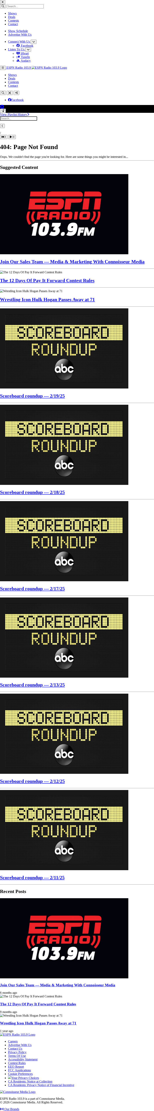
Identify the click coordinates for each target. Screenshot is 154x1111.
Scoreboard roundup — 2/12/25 (32, 781)
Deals (11, 17)
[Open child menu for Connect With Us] (33, 42)
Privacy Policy (17, 1052)
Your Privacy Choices (25, 1078)
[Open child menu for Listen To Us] (28, 49)
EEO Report (16, 1066)
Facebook (17, 100)
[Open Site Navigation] (3, 68)
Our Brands (11, 1109)
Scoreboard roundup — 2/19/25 (32, 396)
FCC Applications (19, 1070)
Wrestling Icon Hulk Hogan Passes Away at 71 (47, 299)
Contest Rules (17, 1063)
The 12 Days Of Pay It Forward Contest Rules (47, 280)
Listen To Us (16, 49)
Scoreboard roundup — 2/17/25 (32, 588)
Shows (12, 13)
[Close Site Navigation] (2, 2)
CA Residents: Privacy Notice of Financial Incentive (41, 1085)
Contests (13, 20)
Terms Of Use (17, 1056)
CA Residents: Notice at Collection (30, 1081)
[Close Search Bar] (10, 93)
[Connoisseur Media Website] (17, 1092)
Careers (13, 1041)
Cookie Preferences (20, 1074)
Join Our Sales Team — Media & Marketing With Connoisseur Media (72, 261)
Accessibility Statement (22, 1059)
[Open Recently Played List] (3, 111)
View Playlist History (13, 114)
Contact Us (15, 1048)
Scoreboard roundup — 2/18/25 (32, 492)
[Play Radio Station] (2, 106)
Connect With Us (19, 41)
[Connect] (16, 93)
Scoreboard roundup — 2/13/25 (32, 684)
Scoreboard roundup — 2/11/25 (32, 877)
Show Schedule (18, 31)
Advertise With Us (19, 34)
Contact (13, 24)
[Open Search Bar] (3, 93)
